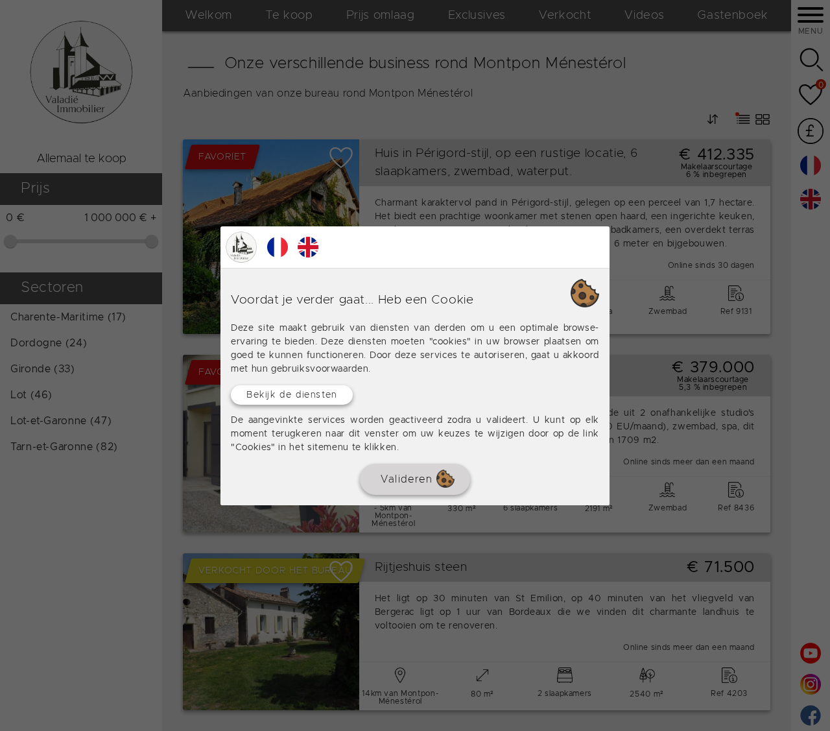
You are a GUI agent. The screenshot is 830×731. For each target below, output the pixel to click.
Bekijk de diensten (291, 394)
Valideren (408, 478)
